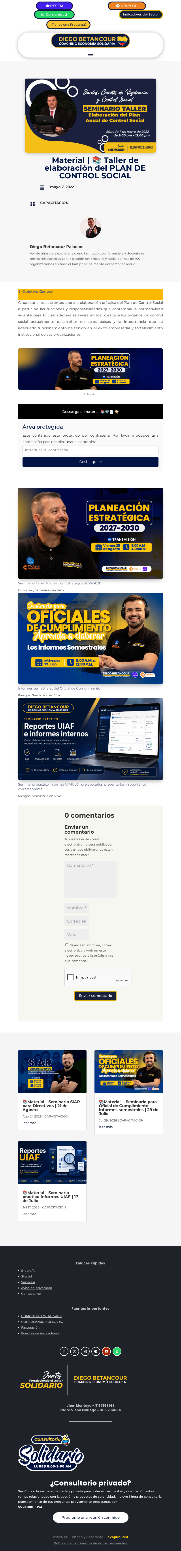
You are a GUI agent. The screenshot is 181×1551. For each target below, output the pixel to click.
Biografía (28, 1271)
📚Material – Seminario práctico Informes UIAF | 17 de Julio (50, 1196)
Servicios (28, 1282)
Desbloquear (90, 462)
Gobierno (25, 590)
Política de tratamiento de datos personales (90, 1543)
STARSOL (129, 6)
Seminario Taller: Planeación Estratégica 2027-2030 (59, 583)
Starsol (26, 1276)
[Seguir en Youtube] (106, 1351)
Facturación (30, 1327)
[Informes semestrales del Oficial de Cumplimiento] (90, 638)
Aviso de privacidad (36, 1288)
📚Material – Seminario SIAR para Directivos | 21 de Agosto (51, 1105)
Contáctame (31, 1294)
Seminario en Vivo (49, 590)
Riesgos (24, 695)
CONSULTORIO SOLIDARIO (42, 1322)
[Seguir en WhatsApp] (117, 1351)
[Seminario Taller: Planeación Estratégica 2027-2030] (90, 533)
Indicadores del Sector (141, 14)
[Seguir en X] (74, 1351)
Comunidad (56, 14)
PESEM (56, 6)
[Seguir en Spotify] (95, 1351)
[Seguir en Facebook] (64, 1351)
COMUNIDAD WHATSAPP (41, 1316)
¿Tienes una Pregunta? (68, 25)
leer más (29, 1123)
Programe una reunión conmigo (91, 1517)
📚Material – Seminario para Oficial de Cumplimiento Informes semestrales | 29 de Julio (128, 1107)
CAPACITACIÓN (54, 203)
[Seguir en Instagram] (85, 1351)
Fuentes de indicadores (40, 1333)
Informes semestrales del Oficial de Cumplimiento (59, 688)
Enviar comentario (95, 996)
